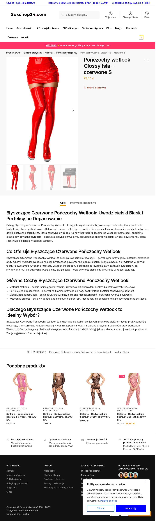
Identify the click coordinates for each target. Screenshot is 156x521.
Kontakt (10, 470)
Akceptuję (130, 508)
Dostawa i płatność (54, 479)
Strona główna (13, 53)
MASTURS (51, 45)
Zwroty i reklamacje (54, 483)
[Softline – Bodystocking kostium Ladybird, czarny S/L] (59, 389)
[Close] (147, 482)
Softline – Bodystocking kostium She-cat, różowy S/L (131, 416)
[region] (116, 497)
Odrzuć (101, 508)
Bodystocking (13, 410)
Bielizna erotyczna (33, 53)
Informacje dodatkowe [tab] (83, 202)
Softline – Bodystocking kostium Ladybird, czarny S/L (57, 416)
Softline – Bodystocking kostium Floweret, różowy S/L (21, 416)
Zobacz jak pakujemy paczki (58, 487)
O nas (9, 491)
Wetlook (49, 53)
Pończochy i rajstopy (66, 53)
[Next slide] (73, 110)
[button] (144, 33)
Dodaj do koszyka (22, 430)
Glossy (126, 352)
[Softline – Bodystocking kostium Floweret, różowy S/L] (22, 389)
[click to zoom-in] (42, 110)
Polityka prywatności (17, 483)
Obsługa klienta (130, 17)
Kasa (146, 17)
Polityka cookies (108, 500)
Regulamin (11, 487)
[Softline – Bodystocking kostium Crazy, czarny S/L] (96, 389)
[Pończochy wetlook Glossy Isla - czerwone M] (145, 60)
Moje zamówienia (15, 475)
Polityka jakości (14, 479)
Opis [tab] (63, 202)
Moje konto (111, 17)
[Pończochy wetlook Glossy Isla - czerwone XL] (148, 60)
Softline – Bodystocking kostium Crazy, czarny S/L (95, 415)
